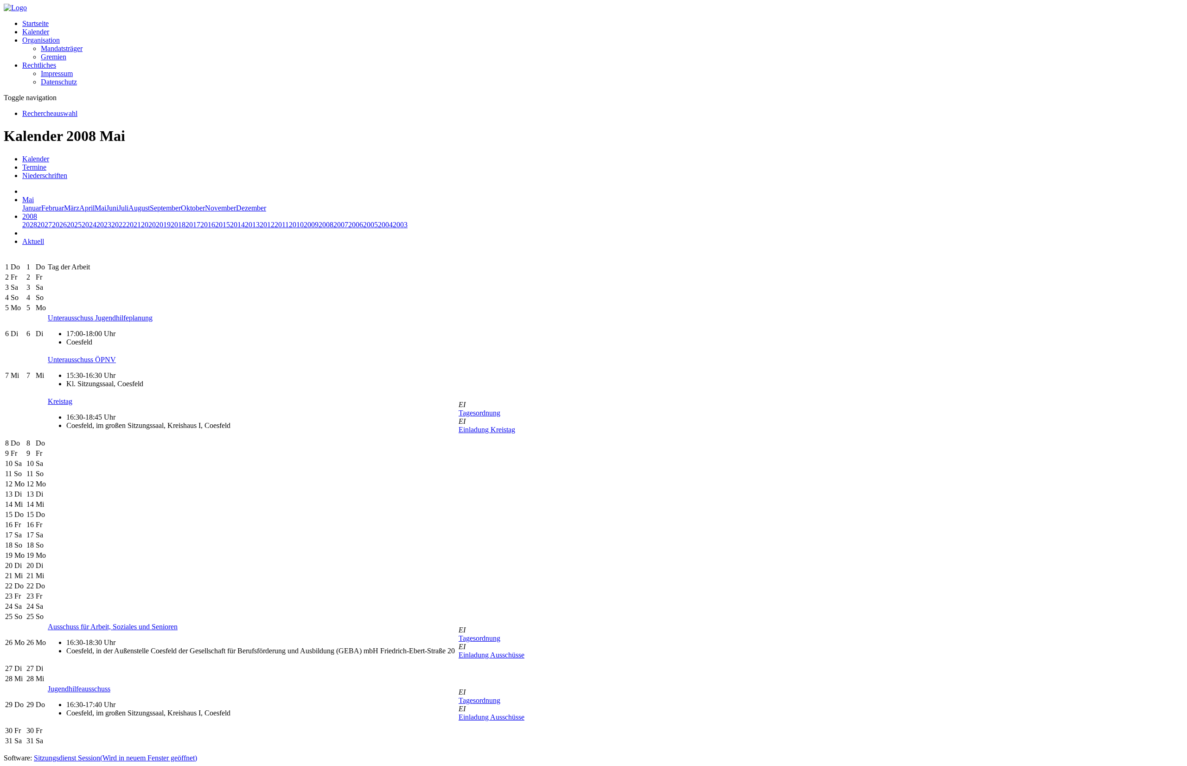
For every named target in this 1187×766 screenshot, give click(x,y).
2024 (89, 225)
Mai (100, 208)
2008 (326, 225)
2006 (355, 225)
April (87, 208)
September (165, 208)
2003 (400, 225)
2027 (44, 225)
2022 (118, 225)
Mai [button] (28, 200)
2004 (385, 225)
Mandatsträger (62, 48)
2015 (222, 225)
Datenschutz (59, 82)
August (139, 208)
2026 (59, 225)
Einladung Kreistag (487, 430)
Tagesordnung (479, 413)
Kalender (35, 32)
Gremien (53, 57)
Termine (34, 167)
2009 (311, 225)
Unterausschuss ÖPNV (82, 360)
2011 (281, 225)
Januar (31, 208)
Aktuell (33, 241)
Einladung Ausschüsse (491, 655)
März (71, 208)
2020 (148, 225)
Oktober (193, 208)
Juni (112, 208)
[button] (41, 40)
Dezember (251, 208)
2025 (74, 225)
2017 (192, 225)
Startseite (35, 23)
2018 (178, 225)
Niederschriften (44, 175)
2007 (340, 225)
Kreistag (60, 401)
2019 (163, 225)
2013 (252, 225)
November (220, 208)
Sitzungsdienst (115, 758)
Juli (123, 208)
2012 (267, 225)
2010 (296, 225)
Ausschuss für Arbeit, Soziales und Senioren (113, 627)
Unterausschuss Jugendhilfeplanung (100, 318)
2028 (29, 225)
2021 (133, 225)
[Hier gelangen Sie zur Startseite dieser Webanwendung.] (15, 8)
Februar (52, 208)
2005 (370, 225)
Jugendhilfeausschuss (79, 689)
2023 (103, 225)
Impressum (57, 73)
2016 (207, 225)
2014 (237, 225)
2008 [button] (29, 216)
